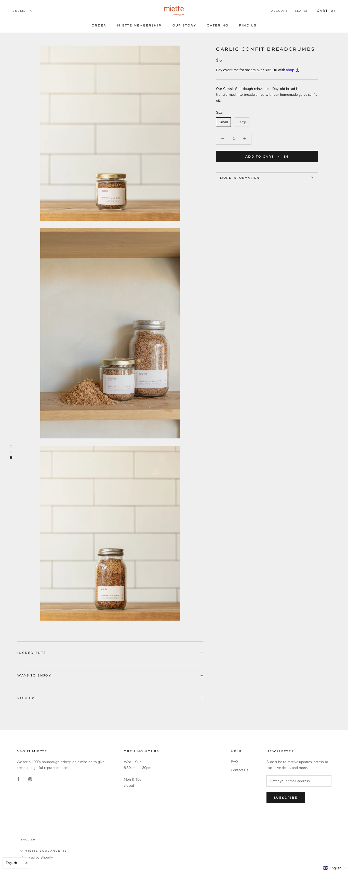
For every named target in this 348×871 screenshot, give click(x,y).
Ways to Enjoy (34, 675)
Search (302, 10)
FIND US (247, 25)
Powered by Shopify (36, 857)
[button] (335, 868)
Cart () (326, 10)
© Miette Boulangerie (43, 850)
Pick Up (26, 698)
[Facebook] (18, 779)
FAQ (234, 761)
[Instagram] (30, 779)
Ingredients (31, 653)
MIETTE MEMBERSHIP (139, 25)
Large (242, 122)
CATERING (217, 25)
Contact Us (239, 770)
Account (279, 10)
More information (240, 177)
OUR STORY (184, 25)
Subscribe (286, 797)
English (20, 10)
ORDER (99, 25)
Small (223, 122)
